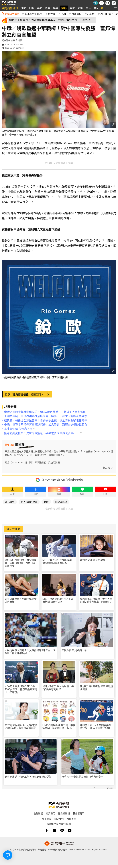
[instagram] (54, 830)
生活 (88, 8)
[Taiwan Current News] (95, 3)
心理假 (91, 13)
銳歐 (46, 501)
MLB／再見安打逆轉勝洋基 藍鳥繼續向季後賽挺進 (58, 561)
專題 (47, 8)
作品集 (106, 467)
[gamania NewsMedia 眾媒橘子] (59, 843)
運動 (64, 8)
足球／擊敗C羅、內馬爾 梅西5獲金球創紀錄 (58, 688)
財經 (80, 8)
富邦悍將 (9, 501)
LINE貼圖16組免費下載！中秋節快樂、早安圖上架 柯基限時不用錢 (58, 727)
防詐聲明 (38, 813)
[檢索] (107, 3)
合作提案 (71, 819)
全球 (72, 8)
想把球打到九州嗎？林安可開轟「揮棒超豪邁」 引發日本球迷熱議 (21, 563)
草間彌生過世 (10, 8)
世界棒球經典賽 (29, 501)
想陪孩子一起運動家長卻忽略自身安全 (82, 776)
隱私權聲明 (64, 813)
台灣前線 (76, 13)
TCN (63, 13)
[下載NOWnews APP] (101, 3)
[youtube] (70, 830)
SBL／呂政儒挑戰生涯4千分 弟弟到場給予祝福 (59, 600)
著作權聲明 (78, 813)
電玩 (96, 8)
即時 (31, 8)
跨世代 (51, 13)
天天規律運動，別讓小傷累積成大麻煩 (21, 600)
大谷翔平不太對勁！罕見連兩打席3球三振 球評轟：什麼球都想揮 (30, 652)
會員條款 (46, 819)
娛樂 (55, 8)
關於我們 (59, 819)
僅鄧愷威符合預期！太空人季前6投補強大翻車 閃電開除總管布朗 (96, 600)
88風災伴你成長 (33, 13)
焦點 (23, 8)
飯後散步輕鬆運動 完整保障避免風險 (96, 688)
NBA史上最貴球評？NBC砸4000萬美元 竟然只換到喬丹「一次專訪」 (21, 689)
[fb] (47, 830)
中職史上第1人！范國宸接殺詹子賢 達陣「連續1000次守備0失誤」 (96, 727)
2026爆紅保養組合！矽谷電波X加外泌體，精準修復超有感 (21, 727)
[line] (62, 830)
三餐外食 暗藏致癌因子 (74, 650)
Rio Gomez (61, 501)
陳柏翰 (9, 40)
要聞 (39, 8)
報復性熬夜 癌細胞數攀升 (94, 560)
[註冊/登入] (114, 3)
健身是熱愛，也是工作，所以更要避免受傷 (28, 776)
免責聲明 (50, 813)
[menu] (115, 8)
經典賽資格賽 (20, 394)
